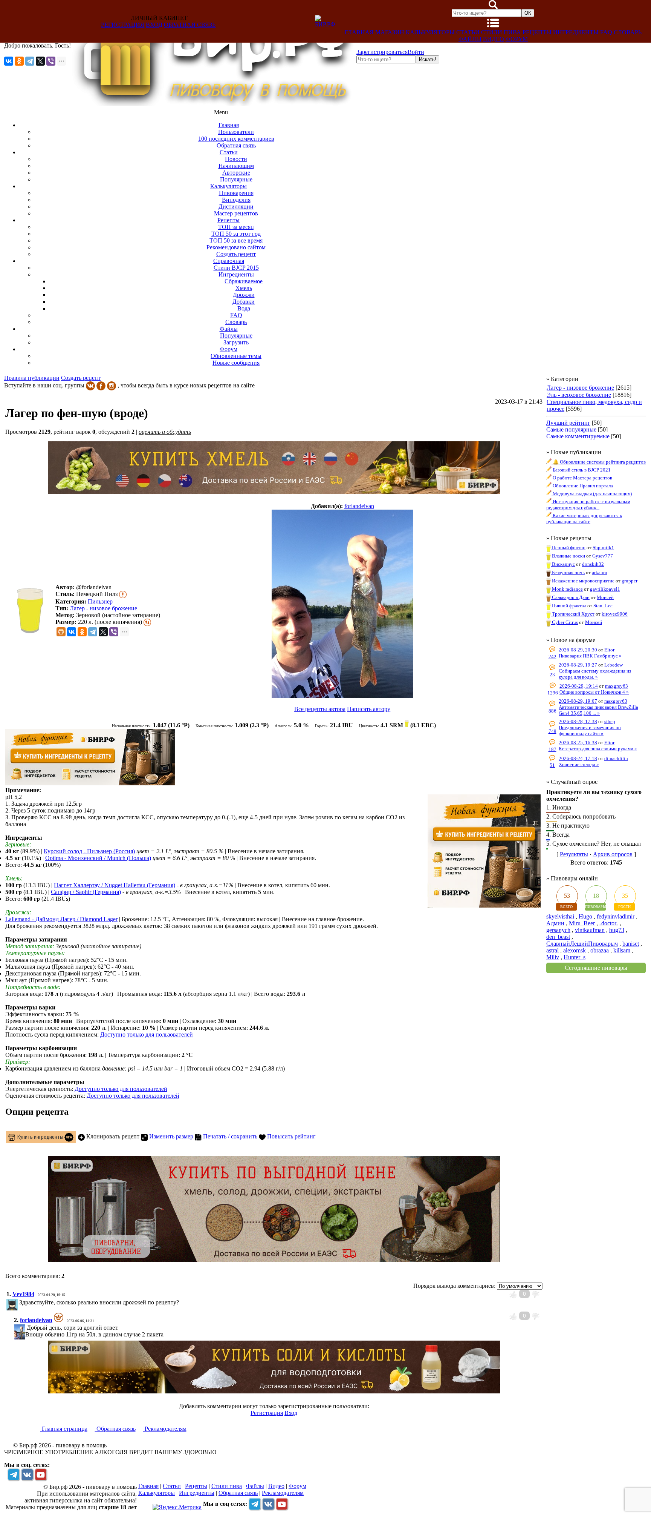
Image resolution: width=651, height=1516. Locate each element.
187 (552, 749)
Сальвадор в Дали (570, 597)
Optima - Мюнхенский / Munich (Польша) (98, 858)
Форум (517, 39)
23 (552, 674)
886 (552, 711)
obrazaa (599, 950)
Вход (154, 25)
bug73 (616, 930)
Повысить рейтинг (291, 1136)
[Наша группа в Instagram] (111, 385)
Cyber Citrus (564, 622)
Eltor (609, 650)
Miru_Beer (582, 923)
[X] (40, 61)
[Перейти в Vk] (27, 1474)
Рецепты (537, 32)
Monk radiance (567, 589)
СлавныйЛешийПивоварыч (582, 943)
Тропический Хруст (572, 614)
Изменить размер (170, 1136)
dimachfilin (616, 758)
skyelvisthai (560, 916)
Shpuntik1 (603, 547)
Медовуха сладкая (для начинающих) (592, 493)
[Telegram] (29, 61)
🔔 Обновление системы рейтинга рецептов (599, 462)
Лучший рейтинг (568, 422)
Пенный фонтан (568, 547)
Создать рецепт (81, 378)
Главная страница (63, 1428)
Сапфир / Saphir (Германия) (86, 892)
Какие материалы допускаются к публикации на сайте (584, 518)
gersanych (558, 930)
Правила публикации (32, 378)
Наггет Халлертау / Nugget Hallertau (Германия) (114, 885)
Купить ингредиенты (39, 1137)
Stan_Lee (603, 605)
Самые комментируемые (578, 436)
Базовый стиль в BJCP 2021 (581, 470)
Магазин (389, 32)
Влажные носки (568, 556)
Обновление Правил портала (582, 485)
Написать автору (368, 709)
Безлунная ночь (568, 572)
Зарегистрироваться (382, 52)
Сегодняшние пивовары (596, 968)
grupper (629, 581)
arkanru (599, 572)
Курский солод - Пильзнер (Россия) (89, 851)
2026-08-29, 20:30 (578, 650)
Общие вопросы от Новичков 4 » (594, 692)
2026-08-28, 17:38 (578, 721)
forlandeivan (359, 506)
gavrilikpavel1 (605, 589)
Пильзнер (100, 601)
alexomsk (574, 950)
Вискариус (563, 564)
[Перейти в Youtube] (41, 1474)
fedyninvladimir (615, 916)
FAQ (606, 32)
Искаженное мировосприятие (582, 581)
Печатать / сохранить (229, 1136)
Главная (359, 32)
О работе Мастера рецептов (582, 478)
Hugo (585, 916)
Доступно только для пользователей (146, 1034)
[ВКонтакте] (8, 61)
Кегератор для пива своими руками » (598, 748)
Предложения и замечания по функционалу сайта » (590, 730)
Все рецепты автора (319, 709)
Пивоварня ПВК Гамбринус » (590, 656)
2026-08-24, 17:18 (578, 758)
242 (552, 656)
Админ (555, 923)
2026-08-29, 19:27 (578, 665)
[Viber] (50, 61)
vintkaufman (590, 930)
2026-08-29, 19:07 (578, 701)
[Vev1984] (18, 1302)
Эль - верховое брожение (579, 395)
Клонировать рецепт (112, 1136)
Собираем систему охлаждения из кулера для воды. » (595, 674)
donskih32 (593, 564)
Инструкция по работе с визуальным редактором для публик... (588, 504)
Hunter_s (574, 957)
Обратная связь (189, 25)
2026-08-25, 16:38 (578, 742)
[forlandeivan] (342, 605)
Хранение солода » (579, 764)
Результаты (574, 854)
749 (552, 731)
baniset (630, 943)
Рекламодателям (164, 1428)
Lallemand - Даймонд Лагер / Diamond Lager (61, 919)
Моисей (605, 597)
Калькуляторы (430, 32)
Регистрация (122, 25)
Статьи (468, 32)
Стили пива (501, 32)
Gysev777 (602, 556)
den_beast (558, 937)
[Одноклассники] (19, 61)
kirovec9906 (615, 614)
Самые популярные (571, 429)
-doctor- (608, 923)
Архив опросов (613, 854)
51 (552, 765)
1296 (552, 693)
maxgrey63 (616, 686)
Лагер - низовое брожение (103, 608)
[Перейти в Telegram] (14, 1474)
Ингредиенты (576, 32)
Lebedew (613, 665)
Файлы (469, 39)
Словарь (628, 32)
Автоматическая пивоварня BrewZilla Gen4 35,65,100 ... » (598, 710)
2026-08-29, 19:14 (578, 686)
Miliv (552, 957)
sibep (609, 721)
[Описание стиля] (123, 594)
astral (552, 950)
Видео (493, 39)
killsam (621, 950)
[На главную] (213, 104)
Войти (416, 52)
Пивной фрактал (568, 605)
